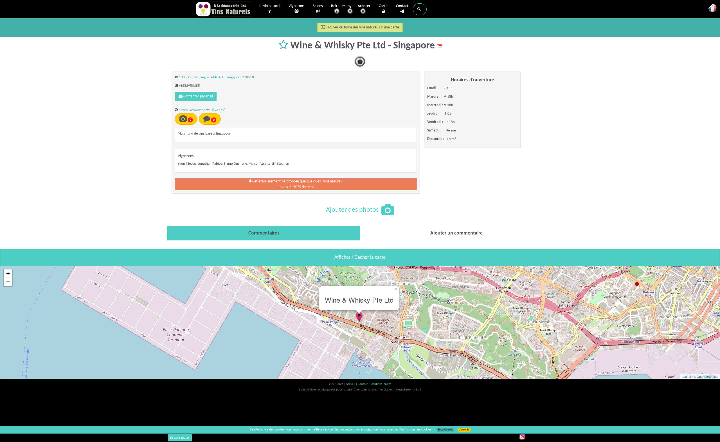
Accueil (351, 384)
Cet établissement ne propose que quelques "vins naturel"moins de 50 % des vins (297, 184)
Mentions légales (380, 384)
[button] (420, 9)
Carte (383, 6)
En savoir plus (445, 429)
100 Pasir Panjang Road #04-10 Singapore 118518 (216, 77)
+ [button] (8, 273)
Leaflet (686, 376)
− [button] (8, 281)
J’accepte (464, 429)
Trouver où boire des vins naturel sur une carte (362, 27)
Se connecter (180, 438)
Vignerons (296, 6)
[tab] (263, 233)
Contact (402, 6)
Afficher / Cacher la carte (360, 257)
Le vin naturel (269, 6)
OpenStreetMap (707, 376)
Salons (318, 6)
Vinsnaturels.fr (223, 9)
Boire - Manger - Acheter (350, 6)
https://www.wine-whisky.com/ (202, 110)
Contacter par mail (198, 96)
